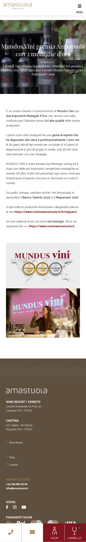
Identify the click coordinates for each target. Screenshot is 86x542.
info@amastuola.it (17, 488)
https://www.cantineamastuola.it (51, 226)
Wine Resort (16, 442)
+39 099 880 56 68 (16, 484)
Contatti (13, 465)
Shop (12, 457)
